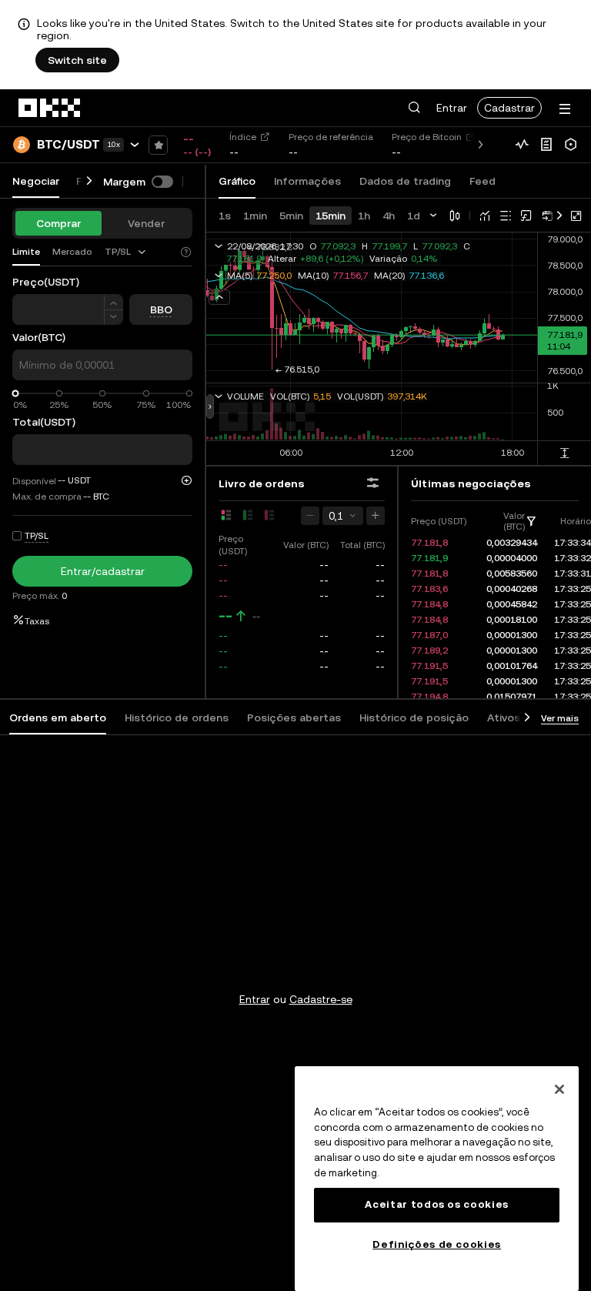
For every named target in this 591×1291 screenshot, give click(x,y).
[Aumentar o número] (113, 302)
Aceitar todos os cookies (437, 1204)
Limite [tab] (26, 251)
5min (291, 215)
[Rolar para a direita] (89, 181)
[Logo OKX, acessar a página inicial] (50, 108)
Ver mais (560, 718)
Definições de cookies (436, 1244)
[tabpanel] (295, 968)
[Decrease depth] (310, 516)
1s (225, 215)
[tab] (126, 252)
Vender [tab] (146, 223)
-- (225, 616)
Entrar (451, 108)
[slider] (15, 393)
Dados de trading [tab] (405, 181)
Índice (242, 137)
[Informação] (546, 144)
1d (413, 215)
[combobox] (126, 252)
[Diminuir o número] (113, 317)
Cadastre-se (320, 999)
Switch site (77, 60)
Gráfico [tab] (237, 181)
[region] (437, 1178)
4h (388, 215)
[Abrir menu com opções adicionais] (565, 109)
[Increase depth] (375, 516)
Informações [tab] (307, 181)
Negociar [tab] (35, 181)
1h (364, 215)
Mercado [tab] (72, 251)
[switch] (162, 182)
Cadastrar (509, 108)
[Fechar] (559, 1089)
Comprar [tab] (58, 223)
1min (255, 215)
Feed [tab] (482, 181)
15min (331, 215)
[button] (414, 108)
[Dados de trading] (521, 144)
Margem (124, 181)
